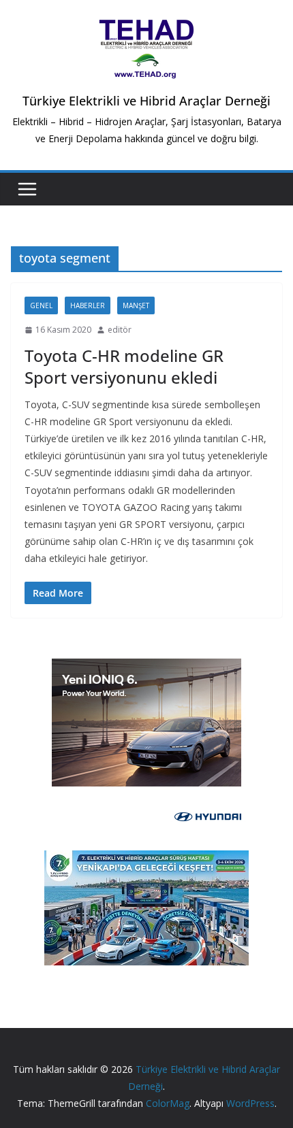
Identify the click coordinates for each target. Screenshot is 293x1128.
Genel (41, 305)
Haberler (87, 305)
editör (120, 329)
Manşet (136, 305)
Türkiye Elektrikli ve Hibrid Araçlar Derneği (146, 101)
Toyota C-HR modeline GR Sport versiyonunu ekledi (124, 366)
